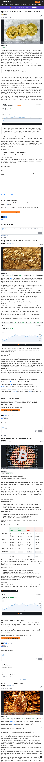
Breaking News (4, 4)
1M (7, 114)
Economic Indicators (32, 4)
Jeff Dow (5, 664)
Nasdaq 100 (23, 735)
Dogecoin (14, 391)
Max (15, 114)
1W (5, 114)
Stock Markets (23, 4)
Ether (11, 381)
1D (3, 114)
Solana (3, 386)
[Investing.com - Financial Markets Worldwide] (7, 1)
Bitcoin (11, 278)
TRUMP (30, 391)
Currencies (11, 4)
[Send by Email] (12, 217)
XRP (12, 384)
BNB (15, 386)
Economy (39, 4)
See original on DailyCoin (7, 194)
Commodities (17, 4)
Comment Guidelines (4, 235)
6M (9, 114)
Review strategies (18, 105)
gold (14, 724)
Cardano (10, 389)
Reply (4, 668)
